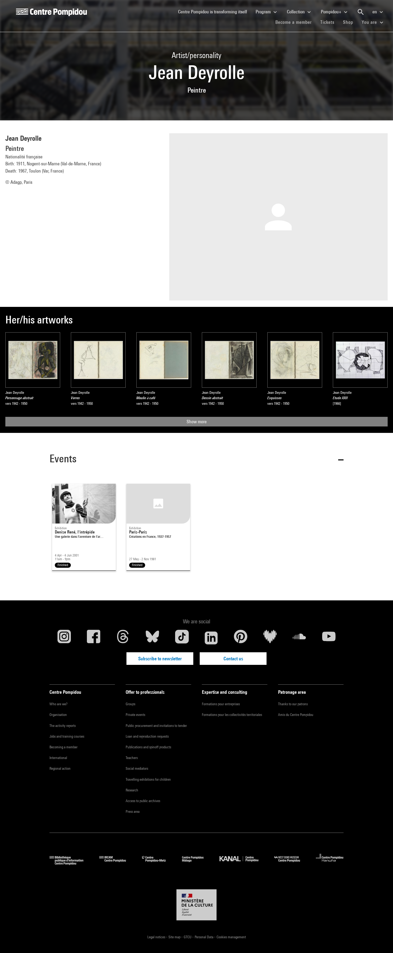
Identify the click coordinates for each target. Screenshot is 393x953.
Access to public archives (143, 801)
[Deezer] (270, 638)
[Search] (360, 12)
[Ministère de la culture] (196, 904)
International (58, 758)
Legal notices (156, 937)
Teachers (132, 758)
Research (132, 790)
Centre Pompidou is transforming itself (214, 11)
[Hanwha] (330, 863)
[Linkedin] (211, 638)
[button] (196, 459)
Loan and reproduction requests (147, 736)
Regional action (60, 768)
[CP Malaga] (196, 863)
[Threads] (123, 638)
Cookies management (231, 937)
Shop (350, 22)
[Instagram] (64, 638)
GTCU (188, 937)
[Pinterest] (240, 638)
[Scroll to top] (380, 940)
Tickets (327, 22)
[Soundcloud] (299, 638)
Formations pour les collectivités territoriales (232, 714)
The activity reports (62, 725)
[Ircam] (116, 863)
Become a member (295, 22)
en (375, 11)
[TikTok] (181, 638)
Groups (130, 704)
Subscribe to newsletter (160, 658)
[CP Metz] (158, 863)
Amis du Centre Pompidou (295, 714)
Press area (133, 811)
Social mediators (137, 768)
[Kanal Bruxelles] (242, 863)
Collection (296, 11)
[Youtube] (329, 638)
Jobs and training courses (66, 736)
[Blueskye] (152, 638)
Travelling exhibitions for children (148, 779)
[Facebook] (93, 638)
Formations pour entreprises (221, 704)
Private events (135, 714)
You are (370, 22)
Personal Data (204, 937)
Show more (197, 421)
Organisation (58, 714)
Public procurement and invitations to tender (156, 725)
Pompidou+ (331, 11)
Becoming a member (63, 747)
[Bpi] (70, 863)
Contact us (233, 658)
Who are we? (58, 704)
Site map (174, 937)
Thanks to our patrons (293, 704)
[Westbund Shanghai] (291, 863)
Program (264, 11)
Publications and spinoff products (148, 747)
